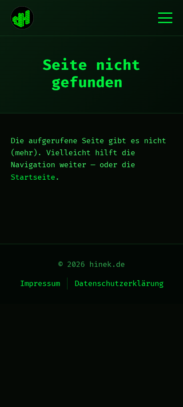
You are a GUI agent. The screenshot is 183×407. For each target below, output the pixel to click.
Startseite (33, 177)
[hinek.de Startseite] (22, 17)
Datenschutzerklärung (119, 283)
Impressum (40, 283)
